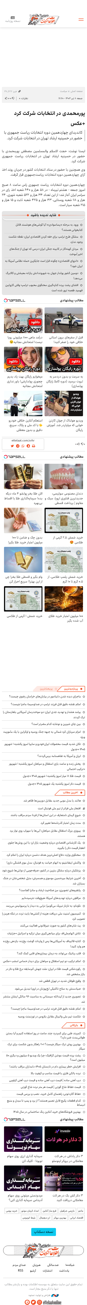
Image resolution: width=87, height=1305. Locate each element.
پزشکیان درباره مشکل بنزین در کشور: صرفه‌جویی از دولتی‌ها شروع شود (41, 870)
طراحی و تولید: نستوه (40, 1295)
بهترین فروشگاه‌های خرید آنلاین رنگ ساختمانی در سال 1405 (47, 1112)
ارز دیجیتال (44, 1218)
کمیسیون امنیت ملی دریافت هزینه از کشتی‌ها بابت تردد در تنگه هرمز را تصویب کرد (43, 916)
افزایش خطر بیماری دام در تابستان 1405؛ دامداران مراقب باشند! (45, 1066)
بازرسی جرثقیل (67, 1211)
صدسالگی (53, 1265)
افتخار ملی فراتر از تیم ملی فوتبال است (59, 808)
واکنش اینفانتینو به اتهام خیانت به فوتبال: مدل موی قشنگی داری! (44, 862)
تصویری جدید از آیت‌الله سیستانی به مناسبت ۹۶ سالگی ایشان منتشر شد (44, 999)
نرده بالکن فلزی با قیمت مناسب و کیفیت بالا (56, 1073)
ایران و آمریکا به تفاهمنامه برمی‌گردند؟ (59, 756)
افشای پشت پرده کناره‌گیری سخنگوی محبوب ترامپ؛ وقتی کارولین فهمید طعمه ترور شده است (44, 288)
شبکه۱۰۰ (70, 1265)
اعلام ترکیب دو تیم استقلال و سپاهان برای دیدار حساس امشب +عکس (42, 961)
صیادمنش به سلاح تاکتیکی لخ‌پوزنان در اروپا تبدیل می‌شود (48, 988)
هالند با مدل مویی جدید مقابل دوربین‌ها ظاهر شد (52, 800)
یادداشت (64, 1270)
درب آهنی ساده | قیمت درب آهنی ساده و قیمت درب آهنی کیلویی (45, 1080)
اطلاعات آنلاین (43, 19)
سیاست (63, 91)
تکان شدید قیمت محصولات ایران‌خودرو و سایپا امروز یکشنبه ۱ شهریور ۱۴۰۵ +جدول (44, 747)
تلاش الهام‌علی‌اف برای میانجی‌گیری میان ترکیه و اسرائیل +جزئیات (44, 933)
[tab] (73, 689)
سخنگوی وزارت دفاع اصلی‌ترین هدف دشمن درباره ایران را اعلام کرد (44, 855)
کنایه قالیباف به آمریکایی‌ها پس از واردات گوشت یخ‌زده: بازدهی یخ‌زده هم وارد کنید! (44, 944)
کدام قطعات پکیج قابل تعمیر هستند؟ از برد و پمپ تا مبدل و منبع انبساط (46, 1102)
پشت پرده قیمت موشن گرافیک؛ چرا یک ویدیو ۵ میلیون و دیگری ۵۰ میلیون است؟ (45, 1057)
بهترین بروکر (60, 1218)
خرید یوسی (11, 1211)
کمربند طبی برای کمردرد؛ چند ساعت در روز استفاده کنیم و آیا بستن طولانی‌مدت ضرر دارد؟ (45, 1035)
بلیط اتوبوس (28, 1218)
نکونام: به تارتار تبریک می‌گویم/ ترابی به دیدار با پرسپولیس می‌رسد (43, 906)
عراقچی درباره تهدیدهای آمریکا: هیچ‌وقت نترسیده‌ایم (51, 898)
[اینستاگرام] (39, 1302)
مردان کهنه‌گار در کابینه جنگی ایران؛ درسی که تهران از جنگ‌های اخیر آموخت (46, 251)
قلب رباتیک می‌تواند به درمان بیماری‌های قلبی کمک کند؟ (49, 953)
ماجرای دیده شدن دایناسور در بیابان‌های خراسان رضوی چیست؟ (45, 696)
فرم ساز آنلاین (49, 1211)
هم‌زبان (37, 1265)
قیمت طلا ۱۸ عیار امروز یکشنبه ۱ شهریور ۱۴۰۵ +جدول (52, 776)
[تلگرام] (27, 1302)
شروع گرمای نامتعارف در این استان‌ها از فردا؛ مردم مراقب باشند (46, 815)
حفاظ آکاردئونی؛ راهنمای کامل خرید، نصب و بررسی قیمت (48, 1094)
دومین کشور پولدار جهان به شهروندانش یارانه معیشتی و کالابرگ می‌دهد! (44, 276)
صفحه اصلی (77, 91)
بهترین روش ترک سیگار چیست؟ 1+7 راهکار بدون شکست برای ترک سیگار (46, 1046)
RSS (20, 1270)
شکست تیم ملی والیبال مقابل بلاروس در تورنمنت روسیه (49, 1016)
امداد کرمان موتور (30, 1211)
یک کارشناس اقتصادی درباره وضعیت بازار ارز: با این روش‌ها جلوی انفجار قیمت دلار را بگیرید (46, 845)
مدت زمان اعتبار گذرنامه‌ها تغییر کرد (61, 823)
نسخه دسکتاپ (43, 1232)
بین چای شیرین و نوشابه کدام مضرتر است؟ (56, 724)
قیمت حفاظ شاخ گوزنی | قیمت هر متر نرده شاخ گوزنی (51, 1087)
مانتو (80, 1211)
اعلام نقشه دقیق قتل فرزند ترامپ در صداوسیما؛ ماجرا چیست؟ (46, 704)
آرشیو (33, 1270)
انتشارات (47, 1270)
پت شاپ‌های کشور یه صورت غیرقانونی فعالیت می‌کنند (50, 925)
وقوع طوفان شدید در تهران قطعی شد (60, 981)
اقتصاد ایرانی (76, 1218)
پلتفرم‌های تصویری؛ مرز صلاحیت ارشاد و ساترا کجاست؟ (50, 890)
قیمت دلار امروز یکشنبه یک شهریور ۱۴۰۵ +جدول (54, 783)
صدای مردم (19, 1265)
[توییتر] (33, 1302)
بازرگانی (74, 1025)
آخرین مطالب (70, 793)
